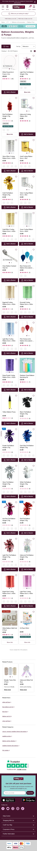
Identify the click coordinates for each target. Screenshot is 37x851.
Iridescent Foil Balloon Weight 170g (26, 556)
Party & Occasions (8, 22)
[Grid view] (35, 51)
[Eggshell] (11, 166)
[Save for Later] (16, 56)
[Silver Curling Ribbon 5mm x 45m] (27, 183)
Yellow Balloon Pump (8, 412)
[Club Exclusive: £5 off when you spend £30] (18, 26)
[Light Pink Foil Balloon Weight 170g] (27, 62)
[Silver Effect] (3, 166)
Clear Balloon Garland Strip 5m (9, 267)
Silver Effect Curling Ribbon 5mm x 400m (8, 157)
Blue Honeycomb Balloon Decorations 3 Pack (26, 267)
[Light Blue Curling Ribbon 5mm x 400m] (10, 329)
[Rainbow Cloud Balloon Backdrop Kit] (27, 365)
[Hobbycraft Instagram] (12, 808)
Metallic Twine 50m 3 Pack (10, 681)
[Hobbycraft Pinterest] (17, 808)
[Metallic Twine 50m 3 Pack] (10, 671)
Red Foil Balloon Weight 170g (7, 115)
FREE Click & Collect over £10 (25, 18)
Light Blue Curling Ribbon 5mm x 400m (8, 340)
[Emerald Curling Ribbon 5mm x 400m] (27, 292)
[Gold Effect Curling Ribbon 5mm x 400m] (10, 219)
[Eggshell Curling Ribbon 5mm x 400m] (10, 292)
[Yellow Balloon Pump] (10, 402)
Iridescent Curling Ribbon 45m (25, 115)
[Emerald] (15, 166)
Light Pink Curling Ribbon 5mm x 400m (26, 592)
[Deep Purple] (15, 239)
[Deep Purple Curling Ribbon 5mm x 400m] (10, 365)
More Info (27, 92)
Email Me (30, 793)
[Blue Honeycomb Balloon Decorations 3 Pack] (27, 256)
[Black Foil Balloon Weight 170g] (27, 402)
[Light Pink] (21, 87)
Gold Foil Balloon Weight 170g (7, 194)
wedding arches (6, 736)
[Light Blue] (7, 239)
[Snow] (7, 166)
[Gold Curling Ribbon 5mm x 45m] (27, 146)
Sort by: (18, 46)
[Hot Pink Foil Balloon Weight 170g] (10, 508)
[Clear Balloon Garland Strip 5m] (10, 256)
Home (3, 22)
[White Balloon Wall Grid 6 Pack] (10, 618)
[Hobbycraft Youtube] (7, 808)
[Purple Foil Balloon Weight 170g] (10, 435)
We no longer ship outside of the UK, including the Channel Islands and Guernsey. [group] (17, 2)
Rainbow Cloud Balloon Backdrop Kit (27, 376)
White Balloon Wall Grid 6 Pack (9, 629)
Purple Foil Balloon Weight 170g (8, 446)
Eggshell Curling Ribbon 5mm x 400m (8, 303)
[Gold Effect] (3, 239)
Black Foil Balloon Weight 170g (25, 413)
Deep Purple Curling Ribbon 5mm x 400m (8, 376)
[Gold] (21, 166)
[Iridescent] (7, 202)
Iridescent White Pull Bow (26, 681)
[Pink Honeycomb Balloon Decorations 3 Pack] (27, 329)
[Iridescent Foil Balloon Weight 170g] (27, 545)
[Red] (25, 87)
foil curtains (5, 750)
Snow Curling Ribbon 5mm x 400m (26, 230)
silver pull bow (6, 721)
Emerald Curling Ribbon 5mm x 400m (26, 303)
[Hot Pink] (7, 455)
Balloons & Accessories (18, 22)
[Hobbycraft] (19, 7)
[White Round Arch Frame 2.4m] (10, 62)
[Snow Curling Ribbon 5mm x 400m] (27, 219)
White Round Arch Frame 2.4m (8, 73)
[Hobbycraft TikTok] (22, 808)
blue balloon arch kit (7, 707)
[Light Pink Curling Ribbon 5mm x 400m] (27, 581)
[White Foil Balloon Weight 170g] (27, 472)
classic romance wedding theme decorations (14, 731)
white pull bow (6, 702)
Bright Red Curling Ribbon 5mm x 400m (8, 592)
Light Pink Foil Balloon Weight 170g (26, 73)
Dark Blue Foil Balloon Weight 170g (27, 446)
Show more (7, 689)
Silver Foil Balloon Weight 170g (7, 483)
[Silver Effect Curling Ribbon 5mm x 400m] (10, 146)
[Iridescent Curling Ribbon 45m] (27, 104)
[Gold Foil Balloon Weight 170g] (10, 183)
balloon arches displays (8, 741)
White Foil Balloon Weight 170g (25, 483)
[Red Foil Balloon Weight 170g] (10, 104)
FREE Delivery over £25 (10, 18)
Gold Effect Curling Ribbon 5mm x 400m (8, 230)
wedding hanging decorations (10, 745)
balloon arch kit (6, 716)
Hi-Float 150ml (24, 628)
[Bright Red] (15, 348)
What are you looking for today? (19, 13)
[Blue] (21, 275)
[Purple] (3, 455)
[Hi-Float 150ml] (27, 618)
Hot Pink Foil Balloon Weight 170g (8, 519)
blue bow (4, 711)
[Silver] (29, 166)
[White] (25, 455)
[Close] (35, 2)
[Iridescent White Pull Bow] (26, 671)
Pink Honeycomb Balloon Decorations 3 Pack (26, 340)
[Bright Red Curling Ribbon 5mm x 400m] (10, 581)
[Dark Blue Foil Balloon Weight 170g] (27, 435)
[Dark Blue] (21, 455)
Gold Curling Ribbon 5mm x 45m (26, 157)
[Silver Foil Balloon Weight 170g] (10, 472)
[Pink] (25, 275)
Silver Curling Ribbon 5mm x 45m (26, 194)
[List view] (31, 51)
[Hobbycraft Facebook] (2, 808)
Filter (7, 46)
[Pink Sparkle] (25, 166)
